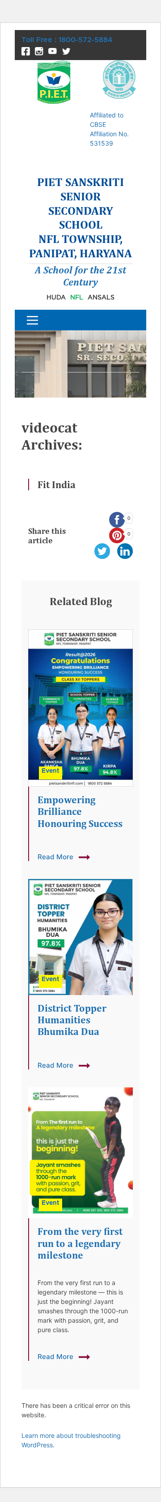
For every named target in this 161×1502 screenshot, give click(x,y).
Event (50, 771)
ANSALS (101, 297)
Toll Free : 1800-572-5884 (66, 39)
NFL (76, 297)
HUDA (56, 297)
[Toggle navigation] (32, 320)
